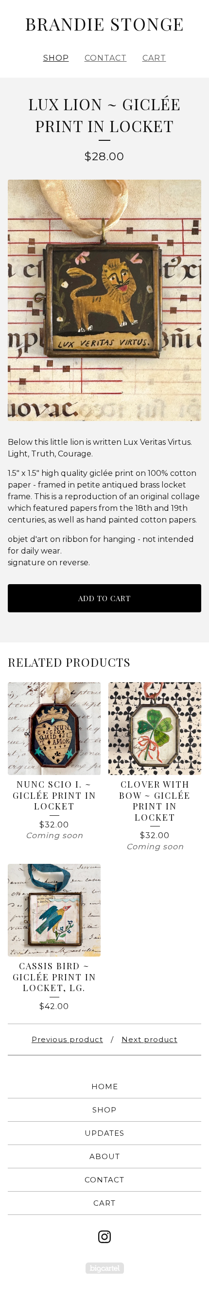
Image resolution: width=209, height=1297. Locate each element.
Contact (106, 58)
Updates (104, 1133)
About (104, 1156)
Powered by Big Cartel (105, 1268)
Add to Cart (104, 598)
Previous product (67, 1039)
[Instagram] (104, 1237)
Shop (56, 58)
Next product (149, 1039)
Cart (154, 58)
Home (104, 1086)
